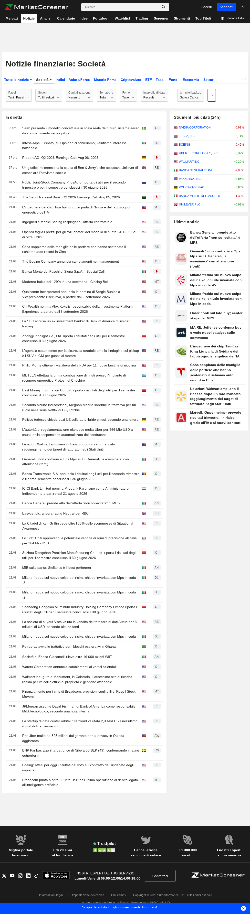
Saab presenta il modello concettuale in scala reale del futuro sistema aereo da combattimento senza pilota (80, 130)
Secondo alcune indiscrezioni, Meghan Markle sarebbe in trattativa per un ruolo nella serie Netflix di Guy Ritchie (79, 407)
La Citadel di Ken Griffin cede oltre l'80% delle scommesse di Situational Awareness (77, 525)
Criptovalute (131, 80)
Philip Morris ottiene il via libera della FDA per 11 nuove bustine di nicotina (79, 365)
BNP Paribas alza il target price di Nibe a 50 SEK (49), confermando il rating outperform (80, 752)
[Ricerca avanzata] (163, 7)
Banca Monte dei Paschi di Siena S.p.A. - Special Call (63, 271)
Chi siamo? (118, 895)
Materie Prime (105, 80)
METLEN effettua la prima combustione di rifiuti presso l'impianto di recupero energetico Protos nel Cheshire (74, 377)
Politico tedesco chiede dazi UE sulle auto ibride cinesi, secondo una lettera (80, 419)
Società (43, 80)
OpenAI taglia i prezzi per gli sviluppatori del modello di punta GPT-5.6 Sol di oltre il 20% (79, 234)
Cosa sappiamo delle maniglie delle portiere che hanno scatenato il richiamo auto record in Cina (74, 249)
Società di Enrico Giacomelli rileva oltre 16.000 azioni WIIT (67, 657)
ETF (148, 80)
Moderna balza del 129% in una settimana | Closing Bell (65, 282)
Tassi (160, 80)
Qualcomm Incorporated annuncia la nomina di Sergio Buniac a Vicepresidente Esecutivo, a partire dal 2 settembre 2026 (71, 294)
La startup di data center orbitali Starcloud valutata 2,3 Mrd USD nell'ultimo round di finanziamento (79, 723)
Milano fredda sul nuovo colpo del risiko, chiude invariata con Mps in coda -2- (79, 594)
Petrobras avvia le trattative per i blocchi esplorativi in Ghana (69, 646)
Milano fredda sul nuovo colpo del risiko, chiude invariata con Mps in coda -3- (79, 580)
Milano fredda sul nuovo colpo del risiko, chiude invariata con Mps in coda (79, 636)
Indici (60, 80)
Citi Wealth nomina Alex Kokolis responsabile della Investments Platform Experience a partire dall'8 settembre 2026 (77, 308)
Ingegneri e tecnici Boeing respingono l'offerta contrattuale (67, 222)
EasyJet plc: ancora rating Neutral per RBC (55, 513)
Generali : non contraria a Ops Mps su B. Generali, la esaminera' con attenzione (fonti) (75, 461)
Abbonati (226, 7)
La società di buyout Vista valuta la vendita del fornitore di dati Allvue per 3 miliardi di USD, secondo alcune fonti (79, 624)
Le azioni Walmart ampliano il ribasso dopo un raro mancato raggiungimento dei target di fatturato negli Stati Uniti (68, 446)
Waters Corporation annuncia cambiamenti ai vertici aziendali (69, 667)
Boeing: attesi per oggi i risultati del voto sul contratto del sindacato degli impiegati (78, 767)
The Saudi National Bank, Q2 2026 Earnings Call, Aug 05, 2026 (71, 197)
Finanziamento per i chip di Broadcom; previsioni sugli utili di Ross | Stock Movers (78, 694)
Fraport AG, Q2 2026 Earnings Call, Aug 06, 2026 (60, 158)
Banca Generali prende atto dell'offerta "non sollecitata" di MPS (71, 503)
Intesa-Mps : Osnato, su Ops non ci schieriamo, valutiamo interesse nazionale (74, 145)
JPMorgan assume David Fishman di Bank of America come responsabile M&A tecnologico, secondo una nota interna (78, 708)
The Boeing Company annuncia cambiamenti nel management (70, 261)
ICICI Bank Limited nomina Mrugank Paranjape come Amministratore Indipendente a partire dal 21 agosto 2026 (75, 490)
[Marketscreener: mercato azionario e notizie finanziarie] (36, 7)
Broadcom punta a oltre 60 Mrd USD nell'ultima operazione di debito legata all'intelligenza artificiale (80, 782)
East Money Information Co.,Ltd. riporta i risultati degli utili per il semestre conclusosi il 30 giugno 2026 (78, 392)
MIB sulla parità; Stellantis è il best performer (56, 568)
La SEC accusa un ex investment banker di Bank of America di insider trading (76, 323)
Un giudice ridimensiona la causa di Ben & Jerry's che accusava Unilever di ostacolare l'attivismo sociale (80, 170)
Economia (191, 80)
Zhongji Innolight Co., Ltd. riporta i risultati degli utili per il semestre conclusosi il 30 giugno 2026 (73, 338)
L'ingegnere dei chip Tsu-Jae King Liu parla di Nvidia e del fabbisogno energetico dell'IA (76, 209)
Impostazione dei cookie (88, 895)
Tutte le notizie (17, 80)
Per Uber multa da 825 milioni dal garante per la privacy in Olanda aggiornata (73, 738)
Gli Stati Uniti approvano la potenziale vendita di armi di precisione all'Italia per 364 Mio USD (79, 540)
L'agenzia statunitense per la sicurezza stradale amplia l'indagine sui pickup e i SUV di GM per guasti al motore (80, 353)
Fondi (173, 80)
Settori (208, 80)
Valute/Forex (79, 80)
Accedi (206, 7)
